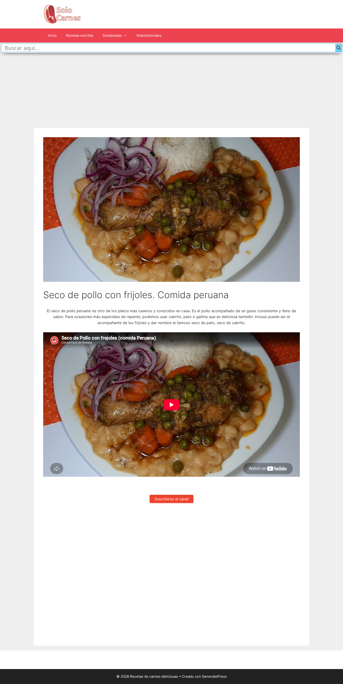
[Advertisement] (172, 88)
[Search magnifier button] (338, 48)
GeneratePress (214, 676)
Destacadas (112, 35)
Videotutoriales (148, 35)
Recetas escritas (79, 35)
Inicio (52, 35)
